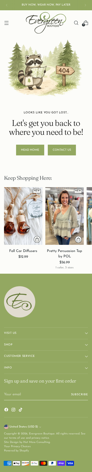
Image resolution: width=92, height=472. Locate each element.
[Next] (85, 5)
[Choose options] (37, 239)
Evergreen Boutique (42, 433)
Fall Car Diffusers (23, 251)
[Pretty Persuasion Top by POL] (64, 216)
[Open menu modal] (6, 22)
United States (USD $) (23, 426)
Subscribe (79, 394)
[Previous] (7, 5)
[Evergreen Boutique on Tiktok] (21, 410)
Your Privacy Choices (17, 446)
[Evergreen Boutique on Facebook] (6, 410)
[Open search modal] (76, 22)
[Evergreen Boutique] (46, 23)
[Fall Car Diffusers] (23, 216)
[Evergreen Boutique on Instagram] (14, 410)
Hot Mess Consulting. (36, 442)
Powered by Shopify (16, 450)
